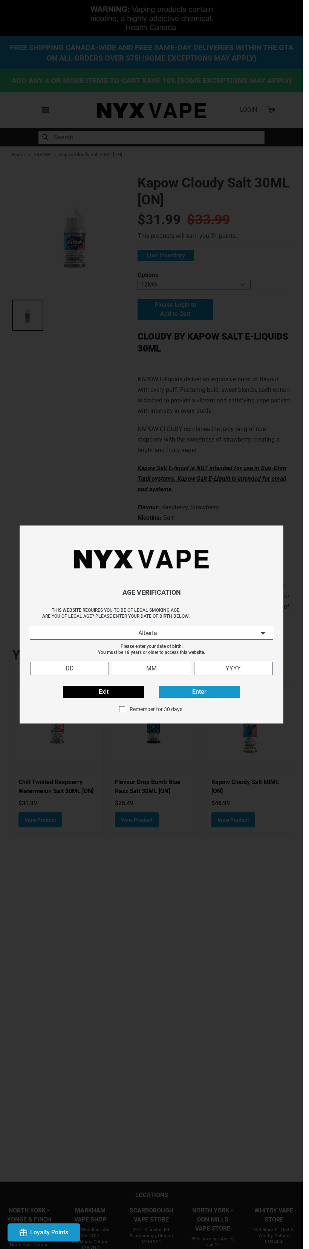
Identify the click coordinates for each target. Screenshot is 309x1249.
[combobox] (151, 633)
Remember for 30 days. (157, 709)
